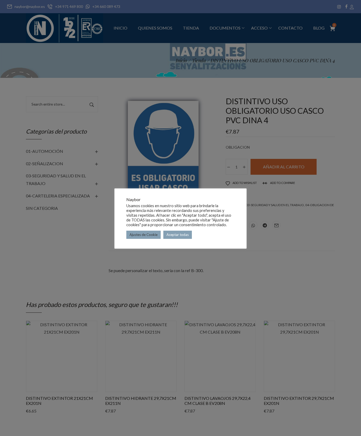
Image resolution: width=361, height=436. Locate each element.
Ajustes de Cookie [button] (143, 235)
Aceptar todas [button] (177, 235)
